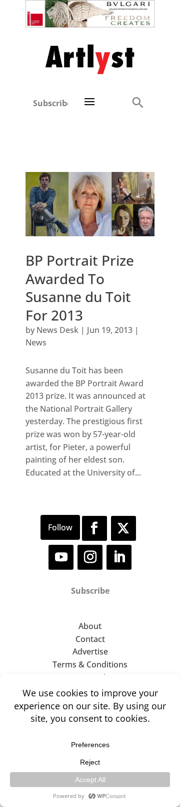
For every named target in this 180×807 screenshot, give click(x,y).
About (90, 626)
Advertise (90, 651)
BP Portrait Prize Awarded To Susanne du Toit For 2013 (80, 287)
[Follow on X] (123, 528)
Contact (90, 639)
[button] (137, 102)
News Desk (57, 329)
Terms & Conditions (90, 664)
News (36, 342)
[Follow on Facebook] (94, 528)
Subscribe (50, 103)
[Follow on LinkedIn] (119, 557)
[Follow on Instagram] (90, 557)
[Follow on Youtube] (61, 557)
